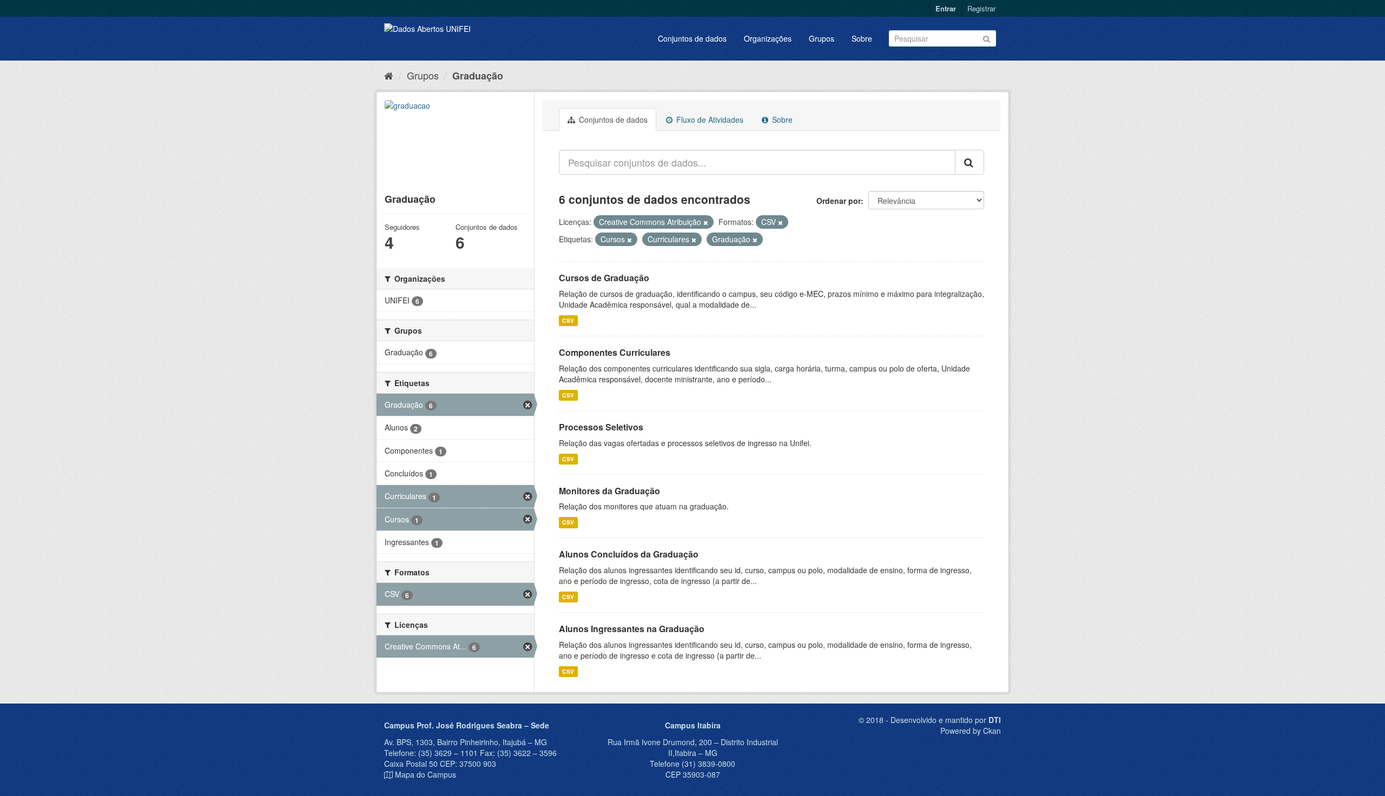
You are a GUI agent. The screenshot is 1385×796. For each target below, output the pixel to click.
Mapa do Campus (425, 774)
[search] (969, 162)
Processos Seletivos (601, 427)
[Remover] (705, 222)
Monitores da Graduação (609, 491)
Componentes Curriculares (614, 352)
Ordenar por (838, 200)
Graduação (477, 76)
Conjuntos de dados (692, 38)
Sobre (862, 38)
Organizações (768, 38)
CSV (568, 320)
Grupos (821, 38)
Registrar (981, 8)
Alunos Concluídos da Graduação (628, 554)
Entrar (945, 8)
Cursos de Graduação (604, 277)
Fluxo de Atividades (708, 119)
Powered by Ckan (970, 730)
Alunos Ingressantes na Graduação (631, 628)
